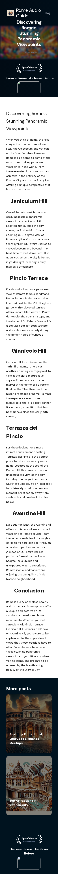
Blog (48, 13)
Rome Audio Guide (28, 13)
